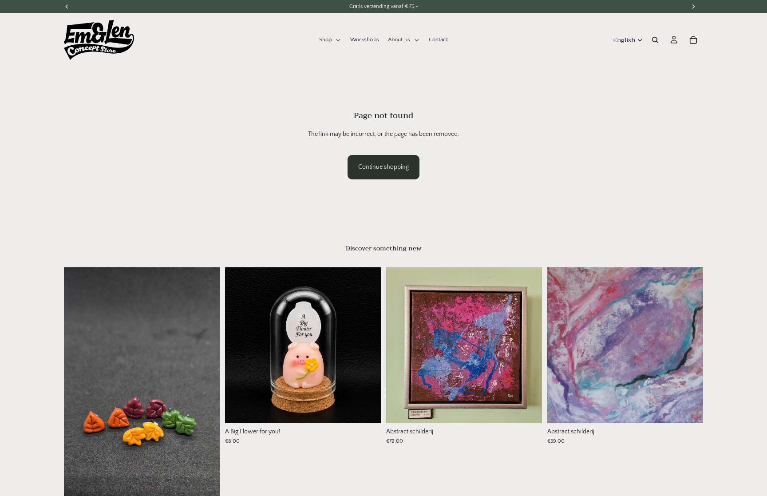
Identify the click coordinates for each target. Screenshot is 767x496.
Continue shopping (383, 167)
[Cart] (693, 40)
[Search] (655, 40)
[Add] (367, 409)
